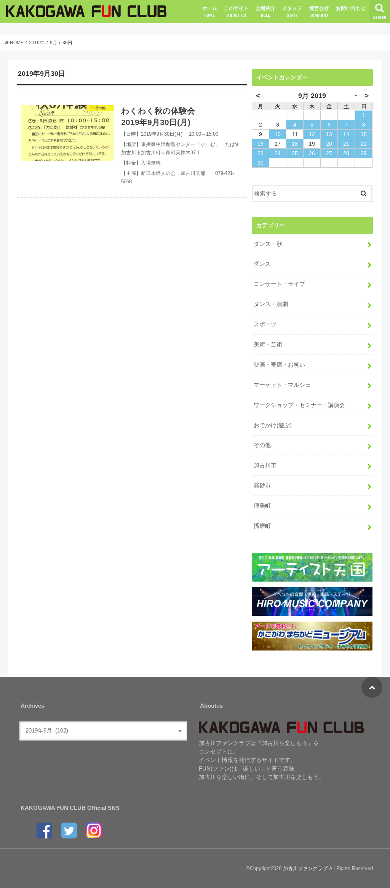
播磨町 (262, 526)
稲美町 (262, 506)
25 (295, 153)
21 (346, 144)
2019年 (36, 42)
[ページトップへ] (371, 687)
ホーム (209, 11)
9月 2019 (312, 95)
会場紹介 (265, 11)
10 (278, 134)
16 (260, 144)
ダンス (262, 264)
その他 (262, 445)
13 (329, 134)
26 (312, 153)
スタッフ (292, 11)
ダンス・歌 (268, 244)
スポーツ (265, 324)
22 (364, 144)
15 (364, 134)
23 (260, 153)
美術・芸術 (268, 344)
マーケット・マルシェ (282, 385)
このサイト (236, 11)
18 (295, 144)
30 (260, 163)
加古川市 (265, 465)
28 (346, 153)
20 (329, 144)
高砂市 (262, 485)
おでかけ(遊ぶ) (273, 425)
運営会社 (319, 11)
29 (364, 153)
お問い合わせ (351, 8)
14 (346, 134)
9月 (53, 42)
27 (329, 153)
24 (278, 153)
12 (312, 134)
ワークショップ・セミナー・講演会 (299, 405)
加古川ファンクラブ (305, 868)
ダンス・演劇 (271, 304)
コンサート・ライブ (279, 284)
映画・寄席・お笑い (279, 365)
